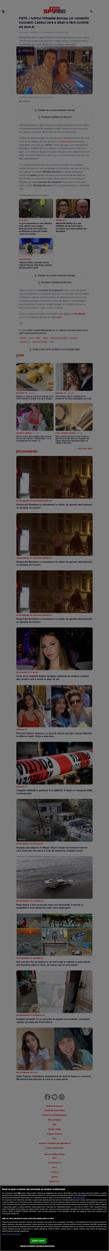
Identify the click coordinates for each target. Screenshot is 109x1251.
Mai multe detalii (79, 1198)
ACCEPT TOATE (38, 1241)
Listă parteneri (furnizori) (11, 1234)
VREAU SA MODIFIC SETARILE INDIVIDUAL (37, 1246)
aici (72, 1207)
